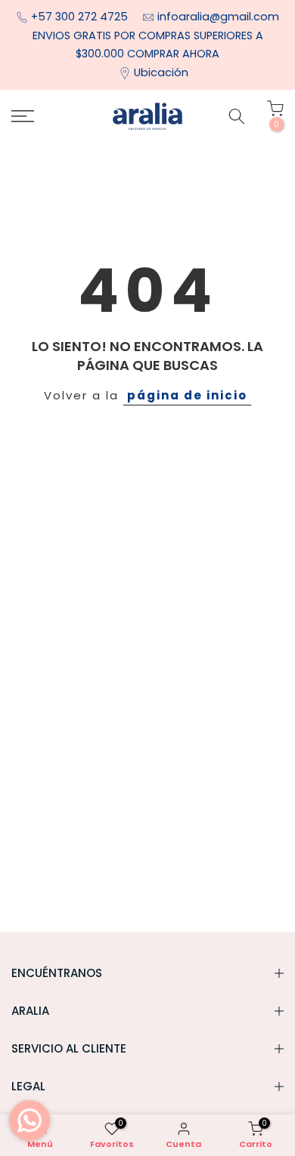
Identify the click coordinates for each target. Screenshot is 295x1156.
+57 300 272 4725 (81, 16)
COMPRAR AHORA (173, 53)
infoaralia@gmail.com (218, 16)
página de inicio (187, 395)
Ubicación (161, 72)
